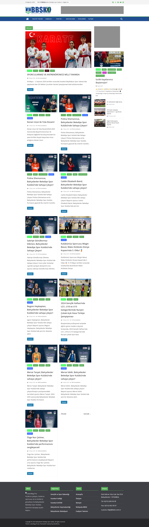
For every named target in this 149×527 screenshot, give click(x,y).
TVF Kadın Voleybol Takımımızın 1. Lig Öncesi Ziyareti (114, 111)
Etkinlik (35, 70)
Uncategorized (77, 115)
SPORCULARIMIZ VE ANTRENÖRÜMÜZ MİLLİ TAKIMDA (53, 74)
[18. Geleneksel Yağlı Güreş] (99, 103)
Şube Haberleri (111, 72)
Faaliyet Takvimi (37, 19)
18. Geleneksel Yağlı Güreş (114, 102)
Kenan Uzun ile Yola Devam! (40, 122)
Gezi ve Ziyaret (111, 69)
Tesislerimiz (82, 19)
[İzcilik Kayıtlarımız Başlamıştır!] (109, 59)
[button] (52, 19)
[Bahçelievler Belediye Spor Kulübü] (27, 19)
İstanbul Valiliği (56, 498)
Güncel (41, 70)
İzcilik (104, 72)
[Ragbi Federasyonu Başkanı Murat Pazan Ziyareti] (99, 124)
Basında (29, 70)
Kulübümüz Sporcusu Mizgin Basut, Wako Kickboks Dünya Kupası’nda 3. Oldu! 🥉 (75, 247)
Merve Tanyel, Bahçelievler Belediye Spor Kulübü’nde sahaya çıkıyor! (40, 375)
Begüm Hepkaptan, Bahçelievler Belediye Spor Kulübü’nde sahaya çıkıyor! (40, 309)
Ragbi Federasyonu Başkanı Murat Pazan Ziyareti (113, 122)
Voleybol (30, 118)
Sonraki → (87, 414)
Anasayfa (79, 494)
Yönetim (58, 19)
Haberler (48, 19)
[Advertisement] (92, 10)
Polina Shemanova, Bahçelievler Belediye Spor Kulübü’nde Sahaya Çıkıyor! (74, 122)
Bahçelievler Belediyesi (59, 511)
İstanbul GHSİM (56, 503)
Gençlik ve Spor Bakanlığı (60, 494)
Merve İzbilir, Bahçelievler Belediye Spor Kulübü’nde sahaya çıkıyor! (73, 375)
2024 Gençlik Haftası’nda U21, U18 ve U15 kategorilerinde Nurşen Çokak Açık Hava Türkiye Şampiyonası (73, 310)
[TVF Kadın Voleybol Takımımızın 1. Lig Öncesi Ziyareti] (99, 113)
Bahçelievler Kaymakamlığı (60, 507)
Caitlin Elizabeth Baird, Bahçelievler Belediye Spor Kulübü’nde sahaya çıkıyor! (74, 184)
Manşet (52, 70)
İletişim (90, 19)
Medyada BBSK (70, 19)
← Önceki (62, 414)
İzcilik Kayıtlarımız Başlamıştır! (104, 81)
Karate (47, 70)
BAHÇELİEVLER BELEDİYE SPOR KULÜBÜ (53, 2)
